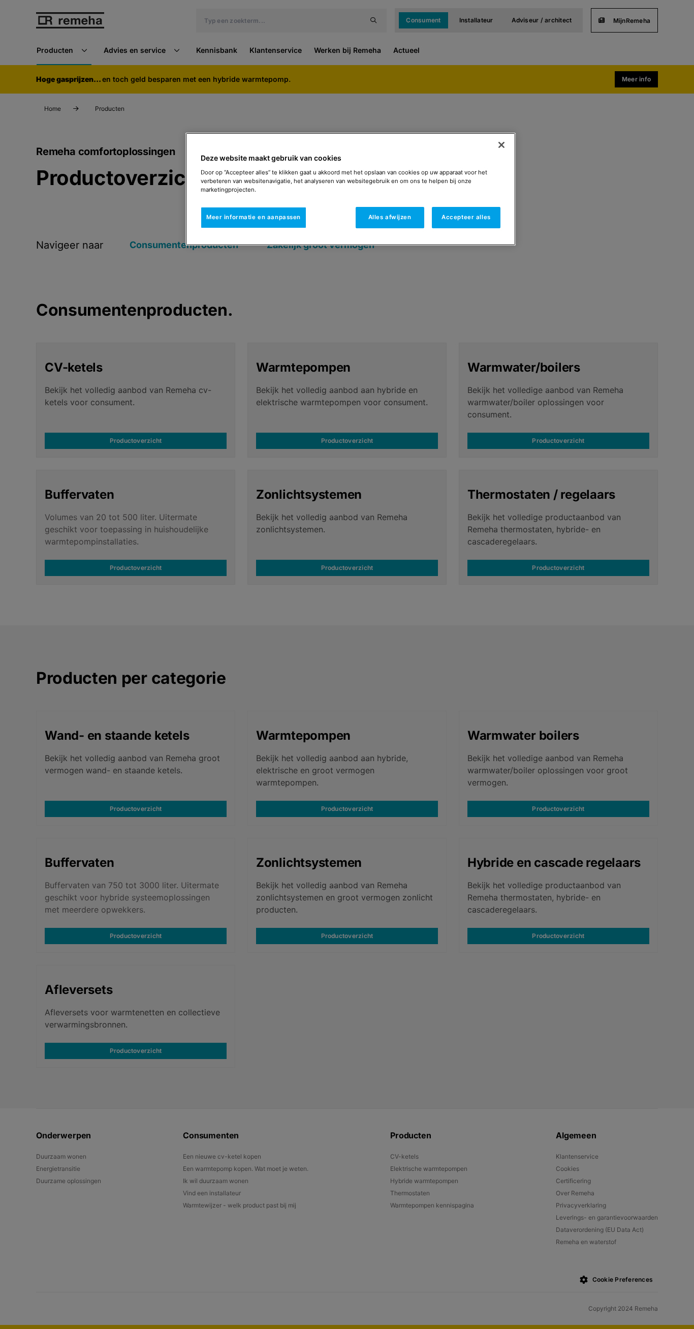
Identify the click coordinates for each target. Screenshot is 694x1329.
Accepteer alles (466, 217)
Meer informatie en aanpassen (253, 217)
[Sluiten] (501, 145)
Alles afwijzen (390, 217)
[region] (350, 189)
